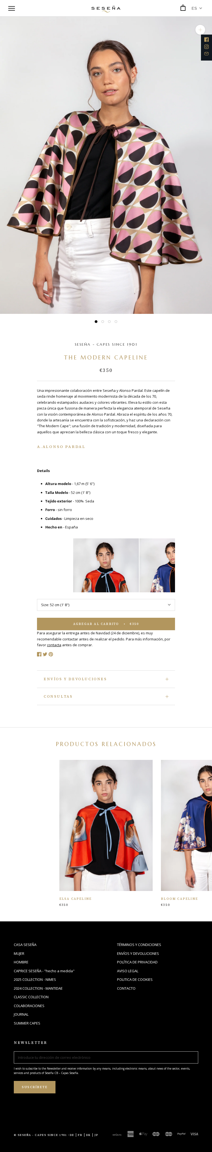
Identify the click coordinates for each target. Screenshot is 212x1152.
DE (72, 1135)
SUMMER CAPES (27, 1023)
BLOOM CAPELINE (179, 899)
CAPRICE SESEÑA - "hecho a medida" (44, 970)
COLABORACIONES (29, 1005)
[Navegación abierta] (11, 8)
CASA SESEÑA (25, 944)
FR (80, 1135)
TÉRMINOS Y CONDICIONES (139, 944)
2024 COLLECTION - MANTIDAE (38, 988)
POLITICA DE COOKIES (135, 979)
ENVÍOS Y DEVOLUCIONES (75, 679)
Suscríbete (34, 1087)
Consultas (58, 696)
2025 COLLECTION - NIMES (35, 979)
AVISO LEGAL (127, 970)
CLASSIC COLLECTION (31, 996)
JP (96, 1135)
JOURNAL (21, 1014)
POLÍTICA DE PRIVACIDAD (137, 962)
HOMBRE (21, 962)
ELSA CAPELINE (75, 899)
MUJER (19, 953)
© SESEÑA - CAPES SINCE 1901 (40, 1135)
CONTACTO (126, 988)
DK (88, 1135)
